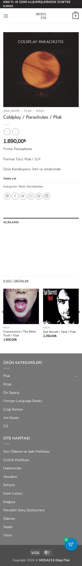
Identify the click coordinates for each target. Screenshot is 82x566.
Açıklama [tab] (11, 222)
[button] (6, 16)
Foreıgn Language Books (22, 401)
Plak (28, 111)
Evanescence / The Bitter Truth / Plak (19, 333)
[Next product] (7, 131)
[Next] (78, 320)
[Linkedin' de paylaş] (46, 196)
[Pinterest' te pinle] (38, 196)
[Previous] (3, 320)
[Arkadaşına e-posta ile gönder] (31, 196)
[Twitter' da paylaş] (23, 196)
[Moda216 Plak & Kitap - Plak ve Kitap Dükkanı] (41, 15)
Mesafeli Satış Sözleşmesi (24, 510)
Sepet (8, 527)
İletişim (9, 485)
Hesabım (10, 476)
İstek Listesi (12, 493)
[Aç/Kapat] (76, 376)
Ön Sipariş (11, 392)
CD (5, 426)
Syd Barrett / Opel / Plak (59, 332)
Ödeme (9, 518)
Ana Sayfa (11, 111)
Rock (40, 111)
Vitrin (7, 535)
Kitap (7, 384)
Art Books (11, 417)
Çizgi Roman (13, 409)
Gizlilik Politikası (16, 460)
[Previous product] (15, 131)
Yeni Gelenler (34, 187)
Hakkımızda (12, 468)
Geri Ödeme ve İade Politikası (26, 451)
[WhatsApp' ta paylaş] (7, 196)
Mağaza (9, 502)
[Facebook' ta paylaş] (15, 196)
